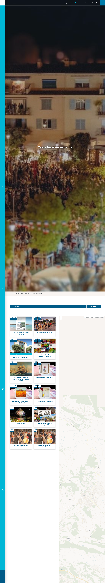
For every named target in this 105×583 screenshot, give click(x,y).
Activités (2, 288)
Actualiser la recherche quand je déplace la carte (95, 317)
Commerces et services (2, 490)
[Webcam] (67, 3)
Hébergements (2, 85)
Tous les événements (2, 389)
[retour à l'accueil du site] (2, 2)
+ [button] (60, 317)
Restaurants (2, 186)
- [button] (60, 318)
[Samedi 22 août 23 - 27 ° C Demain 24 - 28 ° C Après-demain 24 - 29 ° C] (71, 3)
